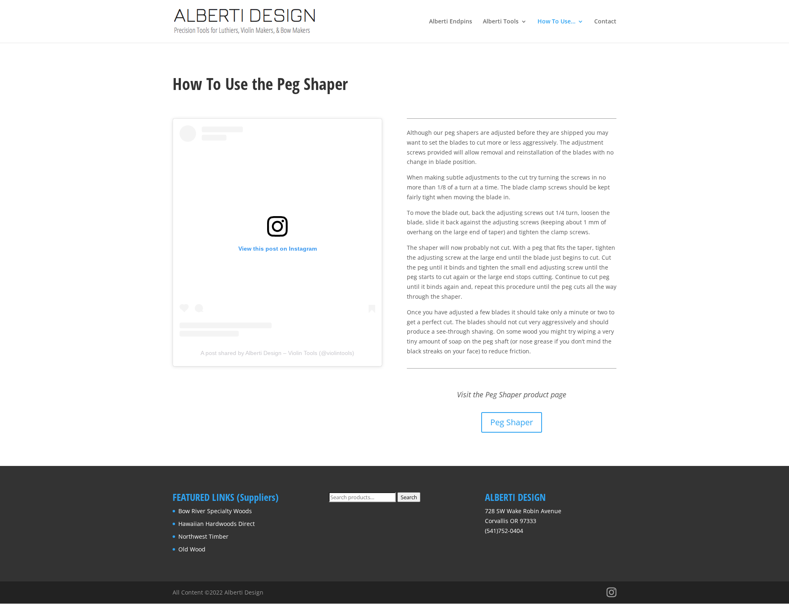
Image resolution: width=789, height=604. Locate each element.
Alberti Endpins (450, 21)
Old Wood (191, 549)
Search (409, 497)
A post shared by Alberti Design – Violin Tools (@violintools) (277, 353)
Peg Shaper (511, 422)
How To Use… (556, 21)
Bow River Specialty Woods (215, 511)
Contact (605, 21)
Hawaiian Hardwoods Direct (216, 524)
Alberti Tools (501, 21)
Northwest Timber (203, 536)
